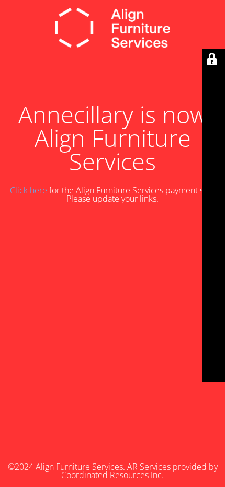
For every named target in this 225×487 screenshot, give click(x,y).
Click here (28, 190)
